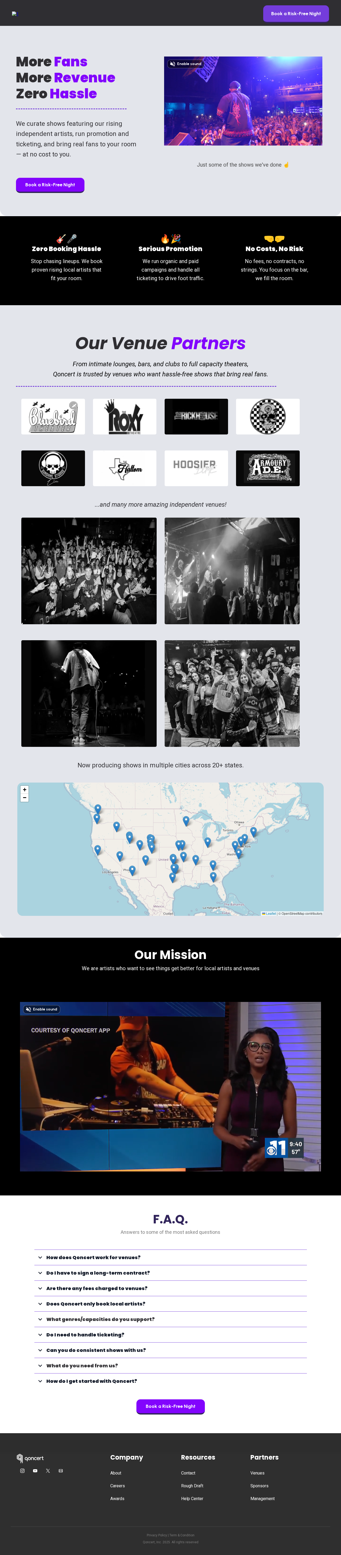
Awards (117, 1498)
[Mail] (60, 1470)
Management (262, 1498)
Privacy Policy (157, 1535)
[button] (151, 848)
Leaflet (270, 913)
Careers (117, 1485)
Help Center (192, 1498)
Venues (257, 1473)
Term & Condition (181, 1535)
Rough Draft (192, 1485)
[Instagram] (22, 1470)
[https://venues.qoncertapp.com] (15, 14)
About (115, 1473)
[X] (48, 1470)
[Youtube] (35, 1470)
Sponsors (259, 1485)
